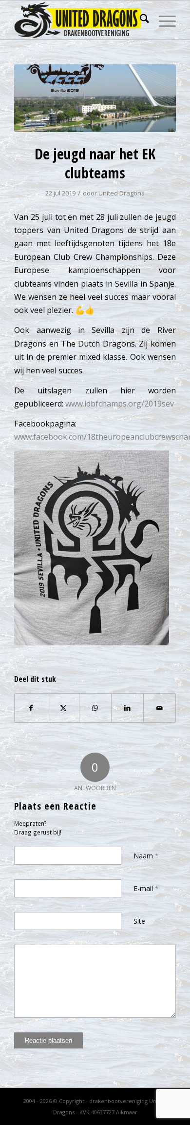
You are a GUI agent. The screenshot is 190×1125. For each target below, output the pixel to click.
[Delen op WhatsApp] (95, 708)
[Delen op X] (63, 708)
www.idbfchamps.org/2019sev (119, 403)
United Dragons (121, 193)
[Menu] (162, 19)
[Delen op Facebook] (31, 708)
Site (139, 921)
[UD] (78, 19)
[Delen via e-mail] (159, 708)
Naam (145, 855)
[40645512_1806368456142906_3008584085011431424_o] (95, 98)
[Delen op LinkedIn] (127, 708)
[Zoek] (139, 19)
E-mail (145, 888)
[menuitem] (139, 19)
